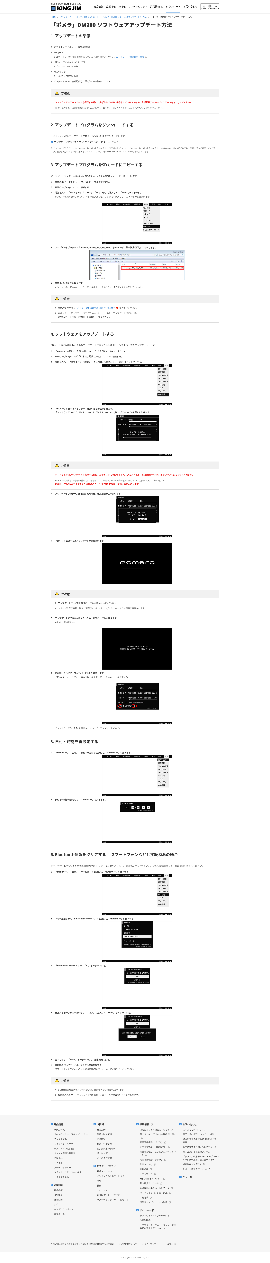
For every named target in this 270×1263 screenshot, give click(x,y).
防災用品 (58, 1158)
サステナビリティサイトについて (113, 1200)
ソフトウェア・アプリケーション (156, 1215)
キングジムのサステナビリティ (112, 1176)
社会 (99, 1185)
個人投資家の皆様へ (106, 1148)
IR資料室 (101, 1139)
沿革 (56, 1204)
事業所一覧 (59, 1214)
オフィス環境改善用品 (64, 1153)
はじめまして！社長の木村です (154, 1129)
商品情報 (58, 1124)
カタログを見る (61, 1177)
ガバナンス (102, 1190)
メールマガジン (170, 1244)
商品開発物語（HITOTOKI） (153, 1147)
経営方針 (101, 1129)
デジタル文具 (60, 1139)
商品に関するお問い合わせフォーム (200, 1147)
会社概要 (58, 1195)
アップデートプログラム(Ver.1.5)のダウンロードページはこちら (86, 142)
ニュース (187, 1177)
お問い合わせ (190, 1124)
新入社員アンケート (149, 1183)
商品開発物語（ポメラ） (151, 1142)
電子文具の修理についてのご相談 (198, 1134)
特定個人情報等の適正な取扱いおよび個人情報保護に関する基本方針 (83, 1244)
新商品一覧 (59, 1129)
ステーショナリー (62, 1167)
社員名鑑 (144, 1169)
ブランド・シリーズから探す (68, 1172)
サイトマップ (150, 1244)
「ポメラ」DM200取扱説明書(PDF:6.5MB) (95, 308)
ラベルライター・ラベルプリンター (71, 1134)
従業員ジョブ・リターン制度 (153, 1202)
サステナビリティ (106, 1166)
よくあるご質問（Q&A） (194, 1129)
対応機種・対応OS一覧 (194, 1164)
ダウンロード (147, 1210)
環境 (99, 1181)
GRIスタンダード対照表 (108, 1195)
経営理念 (58, 1200)
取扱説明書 (145, 1220)
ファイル (58, 1163)
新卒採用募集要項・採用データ (154, 1188)
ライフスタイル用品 (63, 1144)
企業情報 (58, 1185)
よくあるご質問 (104, 1158)
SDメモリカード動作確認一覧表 (130, 57)
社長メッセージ (104, 1171)
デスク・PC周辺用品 (64, 1148)
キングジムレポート (63, 1209)
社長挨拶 (58, 1190)
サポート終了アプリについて (196, 1169)
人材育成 (144, 1197)
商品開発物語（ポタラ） (151, 1159)
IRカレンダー (103, 1153)
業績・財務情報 (104, 1134)
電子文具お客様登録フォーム (196, 1151)
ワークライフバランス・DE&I (154, 1193)
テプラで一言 (146, 1174)
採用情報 (144, 1124)
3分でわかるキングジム (151, 1178)
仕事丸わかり (146, 1164)
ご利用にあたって (129, 1244)
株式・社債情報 (104, 1144)
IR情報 (100, 1124)
